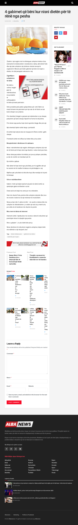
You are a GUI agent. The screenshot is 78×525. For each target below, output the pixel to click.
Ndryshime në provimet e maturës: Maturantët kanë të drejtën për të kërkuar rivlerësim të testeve (42, 483)
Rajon (53, 460)
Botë (6, 462)
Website (31, 386)
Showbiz (54, 462)
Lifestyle (31, 467)
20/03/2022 (8, 21)
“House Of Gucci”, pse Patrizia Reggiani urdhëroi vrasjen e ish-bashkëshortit (60, 69)
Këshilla (16, 21)
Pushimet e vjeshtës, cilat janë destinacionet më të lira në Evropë (19, 284)
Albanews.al (12, 519)
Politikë (30, 472)
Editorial (7, 465)
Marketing (16, 515)
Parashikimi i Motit (34, 470)
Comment (10, 353)
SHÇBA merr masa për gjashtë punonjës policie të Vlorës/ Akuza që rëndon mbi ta (64, 84)
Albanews (7, 515)
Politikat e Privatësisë (28, 515)
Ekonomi (7, 467)
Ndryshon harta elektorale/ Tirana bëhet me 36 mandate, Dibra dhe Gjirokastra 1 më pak (65, 97)
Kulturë (30, 462)
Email (9, 386)
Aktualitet (8, 460)
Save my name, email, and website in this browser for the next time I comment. (28, 396)
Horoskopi (8, 470)
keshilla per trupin (13, 237)
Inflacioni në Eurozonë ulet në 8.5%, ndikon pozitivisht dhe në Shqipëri (34, 498)
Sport (53, 467)
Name (9, 377)
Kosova (30, 460)
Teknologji (55, 470)
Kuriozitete (31, 465)
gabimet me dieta (29, 234)
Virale (53, 472)
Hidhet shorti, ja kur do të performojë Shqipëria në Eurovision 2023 (33, 490)
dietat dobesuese (16, 234)
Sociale (54, 465)
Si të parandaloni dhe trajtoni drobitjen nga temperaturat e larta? (19, 315)
